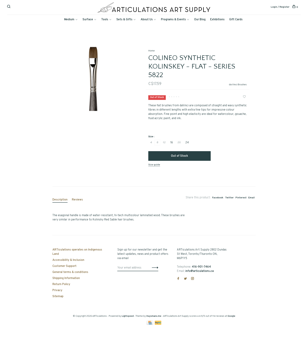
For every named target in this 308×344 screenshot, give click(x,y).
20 (179, 142)
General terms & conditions (70, 272)
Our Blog (200, 19)
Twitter (229, 197)
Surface (88, 19)
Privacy (57, 290)
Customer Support (64, 266)
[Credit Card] (150, 324)
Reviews (77, 200)
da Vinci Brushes (238, 84)
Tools (104, 19)
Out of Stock (179, 156)
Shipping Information (66, 278)
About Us (147, 19)
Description (60, 200)
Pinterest (241, 197)
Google (231, 316)
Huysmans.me (154, 316)
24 (187, 142)
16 (171, 142)
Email (251, 197)
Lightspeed (128, 316)
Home (151, 50)
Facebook (217, 197)
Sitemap (57, 296)
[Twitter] (185, 279)
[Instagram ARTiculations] (192, 279)
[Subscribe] (154, 268)
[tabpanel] (93, 77)
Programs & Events (173, 19)
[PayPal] (158, 324)
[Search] (9, 7)
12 (164, 142)
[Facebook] (178, 279)
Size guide (154, 164)
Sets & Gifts (124, 19)
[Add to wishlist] (244, 97)
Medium (69, 19)
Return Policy (61, 284)
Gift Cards (236, 19)
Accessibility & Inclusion (68, 260)
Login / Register (280, 7)
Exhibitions (217, 19)
